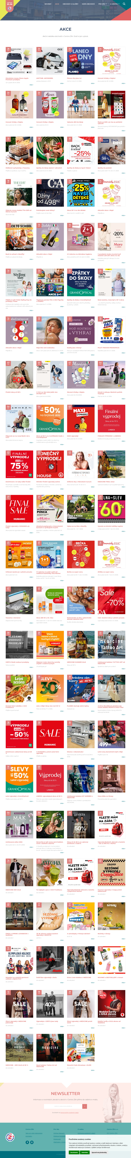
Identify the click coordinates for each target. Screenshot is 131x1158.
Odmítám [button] (85, 1152)
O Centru (114, 4)
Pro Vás (101, 4)
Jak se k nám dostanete (112, 8)
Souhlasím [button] (74, 1152)
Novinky (48, 4)
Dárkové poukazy (99, 11)
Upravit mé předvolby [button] (99, 1152)
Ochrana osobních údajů (86, 1133)
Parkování (99, 14)
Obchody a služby (70, 4)
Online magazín (99, 8)
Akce (57, 4)
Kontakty (111, 12)
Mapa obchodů (88, 4)
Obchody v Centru (60, 1142)
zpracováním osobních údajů (69, 1112)
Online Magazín (59, 1133)
